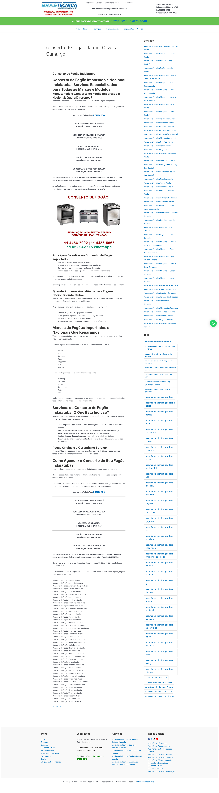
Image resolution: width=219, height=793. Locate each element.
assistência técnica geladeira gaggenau (159, 519)
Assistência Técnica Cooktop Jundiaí (158, 142)
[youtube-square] (157, 739)
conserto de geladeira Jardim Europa (158, 682)
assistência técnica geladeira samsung (159, 617)
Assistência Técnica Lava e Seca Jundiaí (160, 119)
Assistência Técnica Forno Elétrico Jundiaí (161, 134)
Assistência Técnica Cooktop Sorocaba (159, 312)
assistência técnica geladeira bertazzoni (159, 431)
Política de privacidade (50, 753)
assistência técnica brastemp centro (158, 342)
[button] (102, 29)
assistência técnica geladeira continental (159, 466)
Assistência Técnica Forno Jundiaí (157, 146)
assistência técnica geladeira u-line (159, 653)
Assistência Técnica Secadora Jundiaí (159, 123)
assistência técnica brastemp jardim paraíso (158, 376)
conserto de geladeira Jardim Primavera (160, 687)
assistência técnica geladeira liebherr (159, 591)
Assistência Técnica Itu (157, 743)
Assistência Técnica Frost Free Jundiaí (159, 161)
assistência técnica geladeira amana (159, 422)
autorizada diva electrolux (156, 677)
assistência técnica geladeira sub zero (159, 644)
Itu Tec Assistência (155, 768)
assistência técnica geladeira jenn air (159, 564)
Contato (44, 759)
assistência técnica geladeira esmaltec (159, 493)
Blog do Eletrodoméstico (51, 762)
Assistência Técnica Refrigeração (161, 771)
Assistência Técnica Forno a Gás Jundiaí (160, 130)
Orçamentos (46, 756)
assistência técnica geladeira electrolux (159, 484)
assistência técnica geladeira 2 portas (160, 413)
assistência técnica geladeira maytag (159, 599)
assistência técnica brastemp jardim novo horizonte (160, 362)
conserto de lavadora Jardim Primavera (159, 696)
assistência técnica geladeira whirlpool (159, 670)
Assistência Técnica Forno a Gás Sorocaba (161, 297)
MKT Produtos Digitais (146, 782)
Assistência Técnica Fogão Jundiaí (157, 149)
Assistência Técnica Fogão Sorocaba (158, 319)
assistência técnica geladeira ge (159, 528)
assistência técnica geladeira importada (159, 546)
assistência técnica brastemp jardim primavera (157, 383)
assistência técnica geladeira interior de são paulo (159, 555)
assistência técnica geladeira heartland (159, 537)
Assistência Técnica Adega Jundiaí (158, 183)
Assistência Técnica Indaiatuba (160, 757)
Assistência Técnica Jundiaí (159, 746)
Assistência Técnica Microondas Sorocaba (161, 308)
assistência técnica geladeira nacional (159, 608)
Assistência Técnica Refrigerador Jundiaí (160, 198)
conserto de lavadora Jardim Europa (158, 691)
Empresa (44, 742)
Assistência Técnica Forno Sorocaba (158, 316)
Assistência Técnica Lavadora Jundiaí (159, 126)
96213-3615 (119, 21)
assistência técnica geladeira (159, 397)
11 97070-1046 (99, 115)
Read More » (57, 707)
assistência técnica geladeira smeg (159, 635)
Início (43, 739)
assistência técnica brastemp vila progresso (157, 390)
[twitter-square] (152, 739)
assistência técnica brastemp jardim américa (160, 347)
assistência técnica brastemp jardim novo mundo (160, 369)
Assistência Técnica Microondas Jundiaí (160, 138)
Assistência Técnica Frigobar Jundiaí (158, 179)
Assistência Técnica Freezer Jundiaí (158, 187)
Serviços (44, 745)
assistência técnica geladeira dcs (159, 475)
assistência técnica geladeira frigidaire (159, 502)
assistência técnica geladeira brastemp (159, 448)
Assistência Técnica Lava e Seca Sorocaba (161, 285)
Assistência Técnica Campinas (160, 754)
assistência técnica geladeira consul (159, 457)
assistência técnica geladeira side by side (159, 626)
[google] (154, 739)
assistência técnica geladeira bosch (159, 440)
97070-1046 (138, 21)
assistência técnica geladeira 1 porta (160, 404)
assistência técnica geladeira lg (159, 582)
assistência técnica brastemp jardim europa (158, 355)
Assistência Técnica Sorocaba (160, 760)
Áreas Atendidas (47, 751)
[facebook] (149, 739)
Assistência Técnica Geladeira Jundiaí (159, 202)
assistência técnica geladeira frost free (159, 511)
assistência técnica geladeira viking (159, 662)
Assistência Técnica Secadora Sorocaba (160, 289)
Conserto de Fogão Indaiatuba (73, 73)
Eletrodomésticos (48, 748)
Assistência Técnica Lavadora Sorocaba (160, 293)
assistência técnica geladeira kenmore (159, 573)
